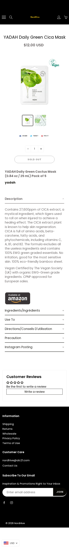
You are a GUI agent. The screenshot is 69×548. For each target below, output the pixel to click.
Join (59, 492)
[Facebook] (4, 502)
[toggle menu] (4, 17)
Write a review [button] (34, 392)
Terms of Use (11, 443)
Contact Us (9, 465)
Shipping (8, 424)
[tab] (34, 199)
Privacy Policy (11, 438)
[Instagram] (11, 502)
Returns (7, 429)
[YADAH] (17, 298)
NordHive (19, 523)
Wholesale (9, 434)
